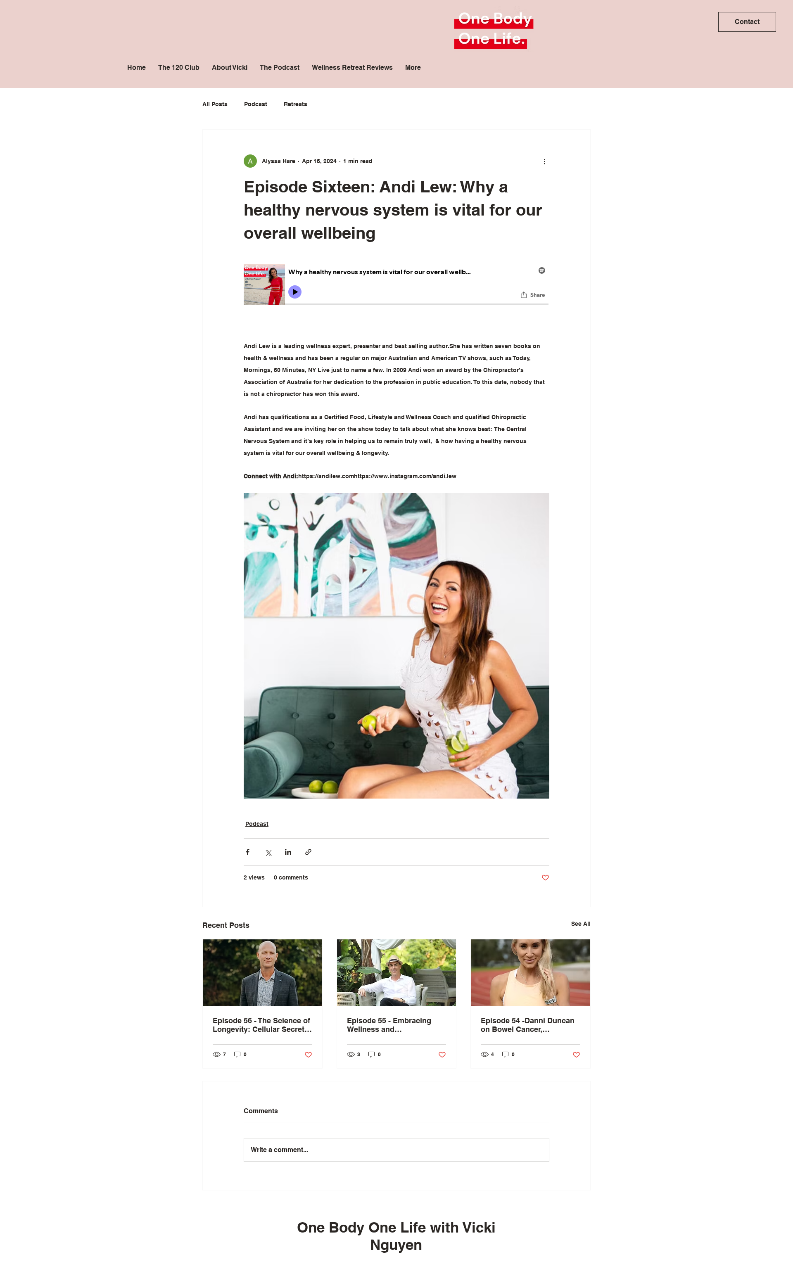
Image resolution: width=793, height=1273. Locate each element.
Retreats (295, 104)
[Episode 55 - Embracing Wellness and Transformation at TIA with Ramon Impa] (396, 972)
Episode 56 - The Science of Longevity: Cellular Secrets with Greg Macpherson (261, 1025)
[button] (747, 22)
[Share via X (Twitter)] (268, 852)
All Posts (215, 104)
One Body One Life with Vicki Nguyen (396, 1235)
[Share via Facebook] (248, 852)
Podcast (255, 104)
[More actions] (544, 161)
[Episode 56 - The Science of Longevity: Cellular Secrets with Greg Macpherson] (262, 972)
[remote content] (396, 302)
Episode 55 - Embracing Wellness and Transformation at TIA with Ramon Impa (393, 1025)
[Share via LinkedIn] (288, 852)
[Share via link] (308, 852)
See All (581, 923)
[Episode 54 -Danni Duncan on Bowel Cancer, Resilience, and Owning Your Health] (530, 972)
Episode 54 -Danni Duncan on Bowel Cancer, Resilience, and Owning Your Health (528, 1025)
